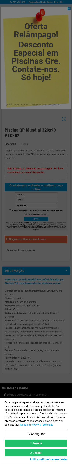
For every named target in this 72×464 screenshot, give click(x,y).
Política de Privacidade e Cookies (48, 459)
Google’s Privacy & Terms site (36, 424)
